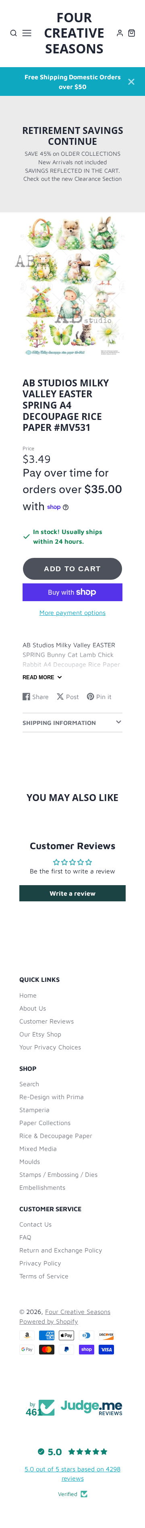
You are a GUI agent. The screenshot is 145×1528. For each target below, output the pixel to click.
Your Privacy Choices (50, 1047)
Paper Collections (44, 1122)
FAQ (25, 1237)
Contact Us (35, 1224)
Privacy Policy (40, 1263)
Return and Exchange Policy (60, 1250)
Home (28, 995)
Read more (38, 677)
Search (29, 1083)
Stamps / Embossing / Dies (58, 1174)
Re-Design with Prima (51, 1096)
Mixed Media (38, 1148)
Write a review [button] (72, 893)
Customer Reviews (46, 1021)
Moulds (29, 1161)
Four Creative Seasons (77, 1311)
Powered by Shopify (48, 1321)
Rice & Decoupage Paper (55, 1135)
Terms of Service (43, 1276)
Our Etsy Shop (40, 1034)
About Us (32, 1008)
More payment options (72, 612)
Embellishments (42, 1187)
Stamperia (34, 1109)
